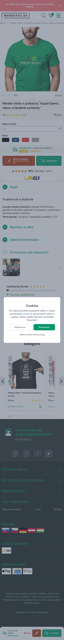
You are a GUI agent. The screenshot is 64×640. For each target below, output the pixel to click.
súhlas (26, 313)
